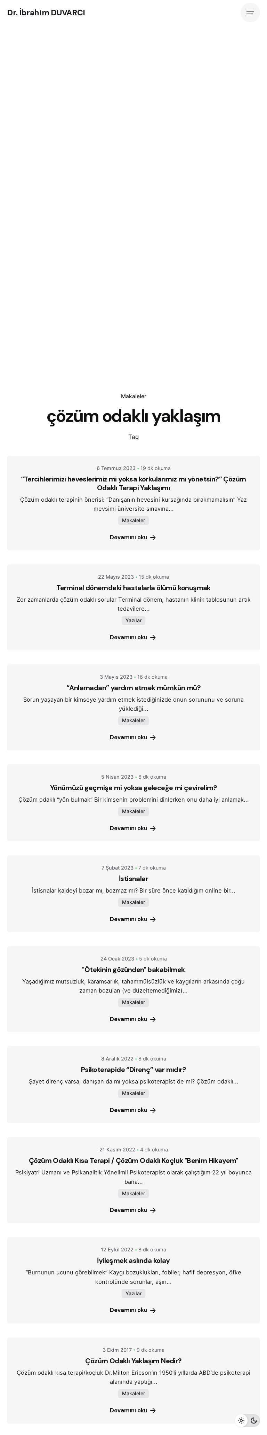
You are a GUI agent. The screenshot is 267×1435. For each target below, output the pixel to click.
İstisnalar (133, 878)
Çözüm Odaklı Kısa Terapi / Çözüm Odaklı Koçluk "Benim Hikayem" (133, 1160)
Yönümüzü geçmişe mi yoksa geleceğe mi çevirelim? (133, 787)
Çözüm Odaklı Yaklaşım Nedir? (133, 1360)
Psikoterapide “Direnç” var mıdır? (133, 1069)
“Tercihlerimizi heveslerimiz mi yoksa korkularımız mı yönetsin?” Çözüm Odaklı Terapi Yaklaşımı (133, 483)
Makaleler (133, 396)
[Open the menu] (250, 12)
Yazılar (134, 620)
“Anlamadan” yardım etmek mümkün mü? (133, 687)
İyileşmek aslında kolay (133, 1260)
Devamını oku (128, 537)
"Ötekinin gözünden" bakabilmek (133, 969)
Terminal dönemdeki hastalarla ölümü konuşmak (133, 587)
